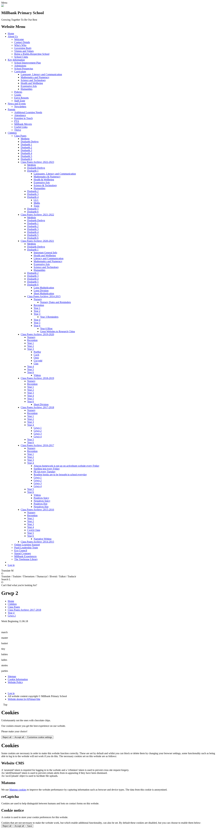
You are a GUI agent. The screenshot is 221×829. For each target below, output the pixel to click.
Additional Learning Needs (28, 112)
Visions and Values (24, 51)
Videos (37, 375)
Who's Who (20, 45)
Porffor (37, 351)
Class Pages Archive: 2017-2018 (37, 407)
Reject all (7, 737)
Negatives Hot (41, 506)
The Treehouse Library (26, 559)
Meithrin (25, 138)
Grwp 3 (38, 433)
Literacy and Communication (48, 258)
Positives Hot (40, 503)
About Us (13, 36)
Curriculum (20, 71)
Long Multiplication (44, 287)
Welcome (19, 39)
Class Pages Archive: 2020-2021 (37, 240)
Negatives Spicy (42, 500)
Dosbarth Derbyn (30, 141)
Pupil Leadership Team (26, 547)
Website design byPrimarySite (24, 699)
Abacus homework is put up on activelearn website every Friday (66, 465)
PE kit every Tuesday (44, 471)
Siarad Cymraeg (22, 553)
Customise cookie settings (39, 737)
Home (11, 33)
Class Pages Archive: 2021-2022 (37, 214)
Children (12, 132)
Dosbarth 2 (26, 147)
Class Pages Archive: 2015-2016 (37, 509)
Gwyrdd (38, 360)
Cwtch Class (33, 530)
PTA (16, 121)
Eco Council (20, 550)
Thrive (17, 130)
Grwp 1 (38, 427)
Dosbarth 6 (26, 159)
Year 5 (37, 322)
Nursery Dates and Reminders (55, 302)
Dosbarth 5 (26, 156)
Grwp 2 (38, 430)
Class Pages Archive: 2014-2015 (44, 296)
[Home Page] (2, 6)
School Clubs (21, 56)
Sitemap (12, 676)
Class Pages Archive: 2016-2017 (37, 445)
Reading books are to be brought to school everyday (60, 474)
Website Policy (15, 682)
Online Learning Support (27, 544)
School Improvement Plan (27, 62)
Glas (36, 363)
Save (29, 826)
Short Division (41, 404)
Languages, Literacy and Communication (55, 173)
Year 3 (37, 314)
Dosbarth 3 (26, 150)
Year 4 (37, 319)
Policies (18, 92)
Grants (17, 94)
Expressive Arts (29, 86)
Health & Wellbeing (44, 179)
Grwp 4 (38, 436)
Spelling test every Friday (47, 468)
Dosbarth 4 (26, 153)
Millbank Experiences (25, 556)
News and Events (17, 103)
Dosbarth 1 (26, 144)
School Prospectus (23, 68)
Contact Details (22, 42)
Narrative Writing (42, 538)
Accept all (19, 737)
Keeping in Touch (23, 118)
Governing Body (23, 48)
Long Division (41, 290)
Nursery (38, 299)
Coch (36, 354)
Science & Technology (45, 185)
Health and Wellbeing (32, 83)
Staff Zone (19, 100)
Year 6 (37, 325)
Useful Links (21, 127)
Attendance (20, 115)
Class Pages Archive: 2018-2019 (37, 378)
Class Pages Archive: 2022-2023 (37, 162)
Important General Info (45, 252)
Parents (11, 109)
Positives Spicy (41, 498)
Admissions (20, 65)
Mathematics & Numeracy (47, 176)
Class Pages (20, 135)
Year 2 (37, 311)
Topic (36, 205)
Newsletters (20, 106)
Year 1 (37, 308)
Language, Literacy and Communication (41, 74)
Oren (36, 357)
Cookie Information (18, 679)
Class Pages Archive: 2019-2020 (37, 334)
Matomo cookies (17, 789)
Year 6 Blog (46, 328)
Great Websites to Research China (57, 331)
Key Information (16, 59)
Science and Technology (33, 80)
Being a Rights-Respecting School (31, 54)
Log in (11, 565)
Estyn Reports (21, 97)
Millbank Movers (23, 124)
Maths (37, 203)
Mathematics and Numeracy (35, 77)
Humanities (26, 89)
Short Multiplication (44, 293)
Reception (39, 305)
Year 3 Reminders (49, 316)
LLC (36, 200)
